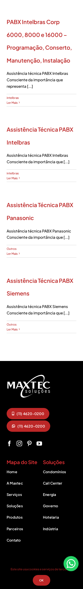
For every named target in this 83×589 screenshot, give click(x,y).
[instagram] (19, 443)
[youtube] (39, 443)
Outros (12, 249)
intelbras (13, 98)
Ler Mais (12, 102)
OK (41, 580)
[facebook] (9, 443)
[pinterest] (29, 443)
